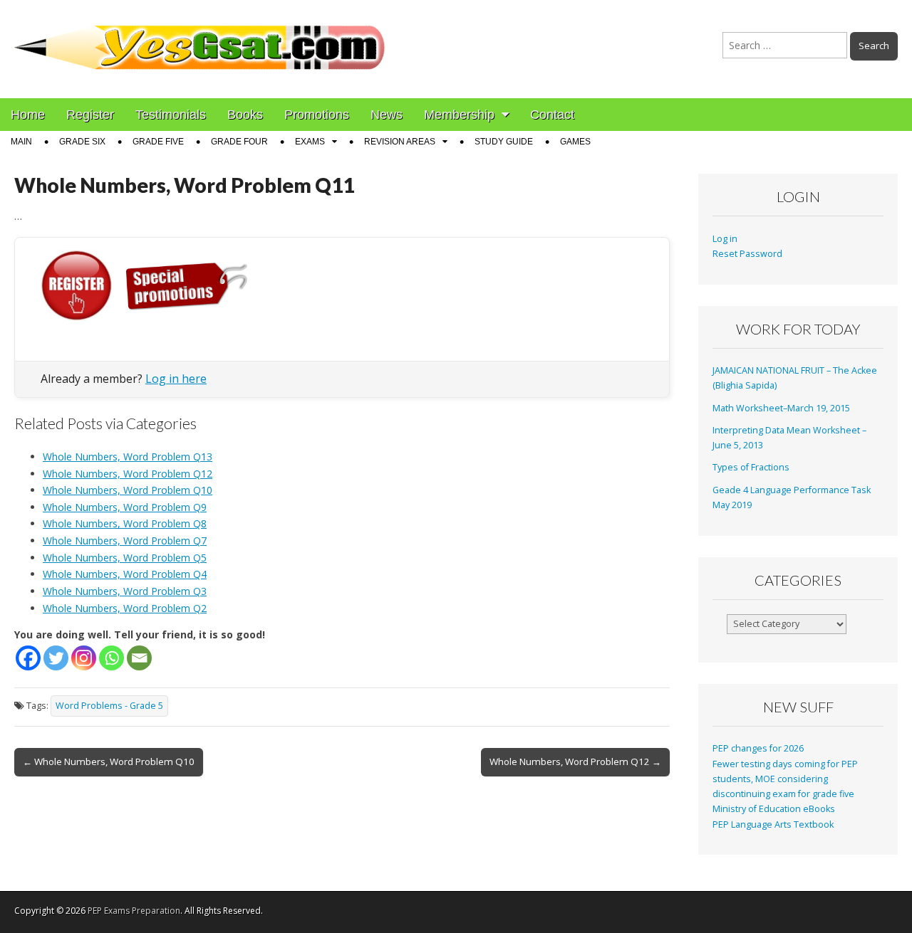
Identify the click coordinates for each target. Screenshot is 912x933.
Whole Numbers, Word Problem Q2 (125, 608)
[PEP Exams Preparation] (200, 38)
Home (28, 114)
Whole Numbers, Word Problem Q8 (125, 523)
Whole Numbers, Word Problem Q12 (127, 473)
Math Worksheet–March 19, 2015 (781, 408)
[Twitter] (55, 657)
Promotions (316, 114)
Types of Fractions (750, 467)
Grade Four (239, 142)
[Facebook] (28, 657)
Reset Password (747, 254)
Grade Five (158, 142)
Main (21, 142)
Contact (552, 114)
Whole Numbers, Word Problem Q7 (125, 540)
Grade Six (82, 142)
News (386, 114)
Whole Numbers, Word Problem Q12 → (575, 761)
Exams (310, 142)
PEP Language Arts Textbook (773, 824)
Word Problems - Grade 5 (109, 706)
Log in (724, 239)
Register (90, 114)
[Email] (139, 657)
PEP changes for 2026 (758, 748)
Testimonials (170, 114)
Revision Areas (399, 142)
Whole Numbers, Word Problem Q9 (125, 507)
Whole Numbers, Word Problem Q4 (125, 574)
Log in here (176, 378)
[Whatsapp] (111, 657)
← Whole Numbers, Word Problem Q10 (109, 761)
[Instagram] (83, 657)
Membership (459, 114)
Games (575, 142)
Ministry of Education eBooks (773, 809)
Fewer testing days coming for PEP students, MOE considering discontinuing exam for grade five (785, 779)
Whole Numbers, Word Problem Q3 (125, 591)
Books (245, 114)
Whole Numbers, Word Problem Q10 (127, 490)
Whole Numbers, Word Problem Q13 (127, 456)
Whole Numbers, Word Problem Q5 (125, 557)
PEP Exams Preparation (134, 911)
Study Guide (504, 142)
